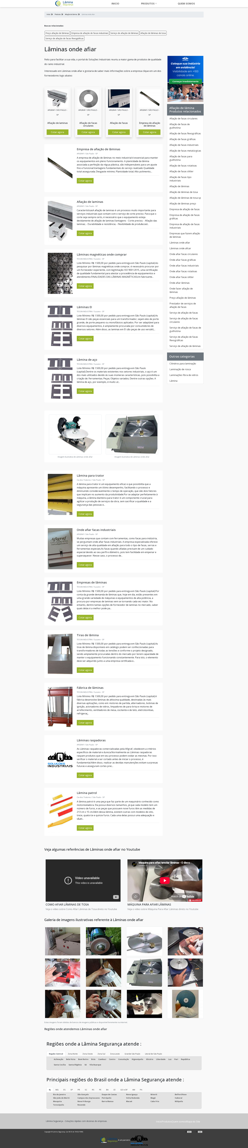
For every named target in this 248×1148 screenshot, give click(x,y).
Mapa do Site (193, 1121)
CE (114, 1089)
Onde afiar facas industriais (184, 265)
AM (133, 1089)
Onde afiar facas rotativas (183, 271)
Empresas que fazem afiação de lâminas (184, 235)
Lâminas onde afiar (179, 242)
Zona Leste (115, 1053)
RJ (50, 1089)
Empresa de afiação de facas (184, 209)
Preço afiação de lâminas (57, 33)
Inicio (115, 3)
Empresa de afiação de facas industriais (89, 33)
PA (141, 1089)
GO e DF (123, 1089)
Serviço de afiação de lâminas (124, 33)
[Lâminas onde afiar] (57, 98)
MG (57, 1089)
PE (100, 1089)
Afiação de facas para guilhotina (180, 158)
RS (93, 1089)
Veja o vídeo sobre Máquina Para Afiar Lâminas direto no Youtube (162, 909)
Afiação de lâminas (179, 186)
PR (79, 1089)
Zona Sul (101, 1053)
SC (86, 1089)
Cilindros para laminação (182, 363)
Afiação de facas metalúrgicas (185, 150)
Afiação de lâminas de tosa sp (185, 197)
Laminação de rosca (180, 369)
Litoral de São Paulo (153, 1053)
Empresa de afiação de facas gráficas (184, 216)
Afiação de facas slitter (181, 171)
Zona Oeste (88, 1053)
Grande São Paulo (132, 1053)
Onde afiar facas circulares (183, 254)
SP (71, 1089)
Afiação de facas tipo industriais (180, 179)
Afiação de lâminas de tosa (153, 33)
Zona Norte (73, 1053)
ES (64, 1089)
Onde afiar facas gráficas (182, 259)
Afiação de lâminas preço (182, 203)
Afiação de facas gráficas (182, 139)
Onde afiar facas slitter (181, 277)
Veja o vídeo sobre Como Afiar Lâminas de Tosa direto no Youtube (81, 909)
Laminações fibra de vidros (183, 375)
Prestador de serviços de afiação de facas (182, 305)
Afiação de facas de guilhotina (179, 126)
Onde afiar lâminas (179, 282)
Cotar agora (57, 132)
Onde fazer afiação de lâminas (181, 290)
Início (159, 1121)
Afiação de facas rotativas (183, 165)
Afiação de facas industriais (183, 145)
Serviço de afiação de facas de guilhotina (185, 329)
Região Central (56, 1053)
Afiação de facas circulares (183, 118)
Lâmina (173, 380)
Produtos (148, 3)
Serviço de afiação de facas (183, 312)
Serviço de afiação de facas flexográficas (64, 38)
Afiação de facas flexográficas (185, 133)
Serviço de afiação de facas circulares (183, 320)
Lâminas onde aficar (180, 248)
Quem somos (186, 3)
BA (107, 1089)
